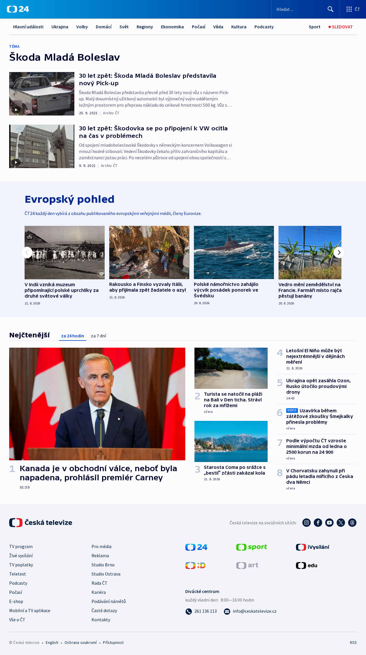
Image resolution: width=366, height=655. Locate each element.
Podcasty (264, 26)
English (52, 642)
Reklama (100, 555)
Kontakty (101, 619)
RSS (353, 642)
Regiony (145, 26)
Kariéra (99, 592)
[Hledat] (330, 9)
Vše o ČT (17, 619)
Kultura (238, 26)
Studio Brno (103, 565)
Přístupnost (113, 642)
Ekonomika (172, 26)
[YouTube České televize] (329, 522)
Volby (82, 26)
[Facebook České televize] (318, 522)
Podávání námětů (109, 601)
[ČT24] (18, 9)
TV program (21, 546)
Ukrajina (59, 26)
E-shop (16, 601)
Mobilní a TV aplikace (29, 610)
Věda (218, 26)
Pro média (102, 546)
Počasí (198, 26)
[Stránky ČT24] (196, 547)
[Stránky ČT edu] (306, 565)
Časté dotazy (104, 610)
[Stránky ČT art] (247, 565)
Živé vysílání (21, 555)
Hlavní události (28, 26)
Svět (124, 26)
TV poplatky (21, 565)
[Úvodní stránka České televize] (41, 522)
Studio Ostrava (106, 574)
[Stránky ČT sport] (251, 547)
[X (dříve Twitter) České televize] (340, 522)
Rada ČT (100, 583)
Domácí (104, 26)
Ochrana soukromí (81, 642)
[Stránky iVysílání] (312, 547)
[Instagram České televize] (306, 522)
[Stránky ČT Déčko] (195, 565)
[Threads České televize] (352, 522)
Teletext (17, 574)
